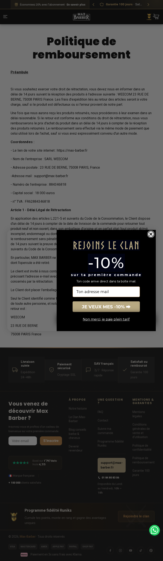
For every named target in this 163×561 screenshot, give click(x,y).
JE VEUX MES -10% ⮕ (106, 306)
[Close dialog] (151, 234)
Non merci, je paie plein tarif (106, 319)
